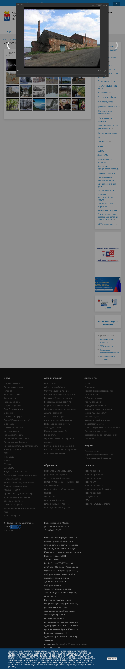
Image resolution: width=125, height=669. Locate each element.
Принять (112, 658)
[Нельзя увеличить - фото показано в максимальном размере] (104, 5)
